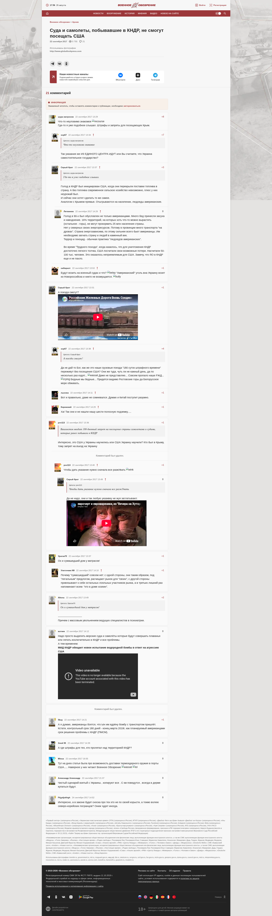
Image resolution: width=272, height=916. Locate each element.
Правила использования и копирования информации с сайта (74, 886)
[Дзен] (71, 897)
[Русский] (140, 897)
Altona (61, 597)
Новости (98, 13)
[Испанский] (162, 897)
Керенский (66, 407)
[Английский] (145, 897)
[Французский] (168, 897)
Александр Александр (69, 778)
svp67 (64, 135)
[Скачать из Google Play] (86, 897)
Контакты (162, 871)
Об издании (174, 871)
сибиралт (66, 268)
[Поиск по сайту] (225, 13)
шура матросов (66, 117)
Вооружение (114, 13)
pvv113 (61, 422)
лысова (65, 393)
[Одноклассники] (56, 897)
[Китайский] (174, 897)
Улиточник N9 (68, 570)
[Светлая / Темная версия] (218, 13)
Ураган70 (62, 556)
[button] (200, 5)
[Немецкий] (151, 897)
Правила (187, 871)
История (130, 13)
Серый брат (67, 167)
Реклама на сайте (146, 871)
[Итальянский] (157, 897)
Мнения (142, 13)
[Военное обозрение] (137, 5)
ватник (61, 631)
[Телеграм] (49, 897)
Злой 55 (62, 743)
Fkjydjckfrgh (64, 797)
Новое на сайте (170, 13)
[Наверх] (220, 897)
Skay (60, 720)
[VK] (63, 897)
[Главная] (47, 13)
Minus (61, 758)
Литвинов (69, 211)
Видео (153, 13)
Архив (75, 22)
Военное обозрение (60, 22)
